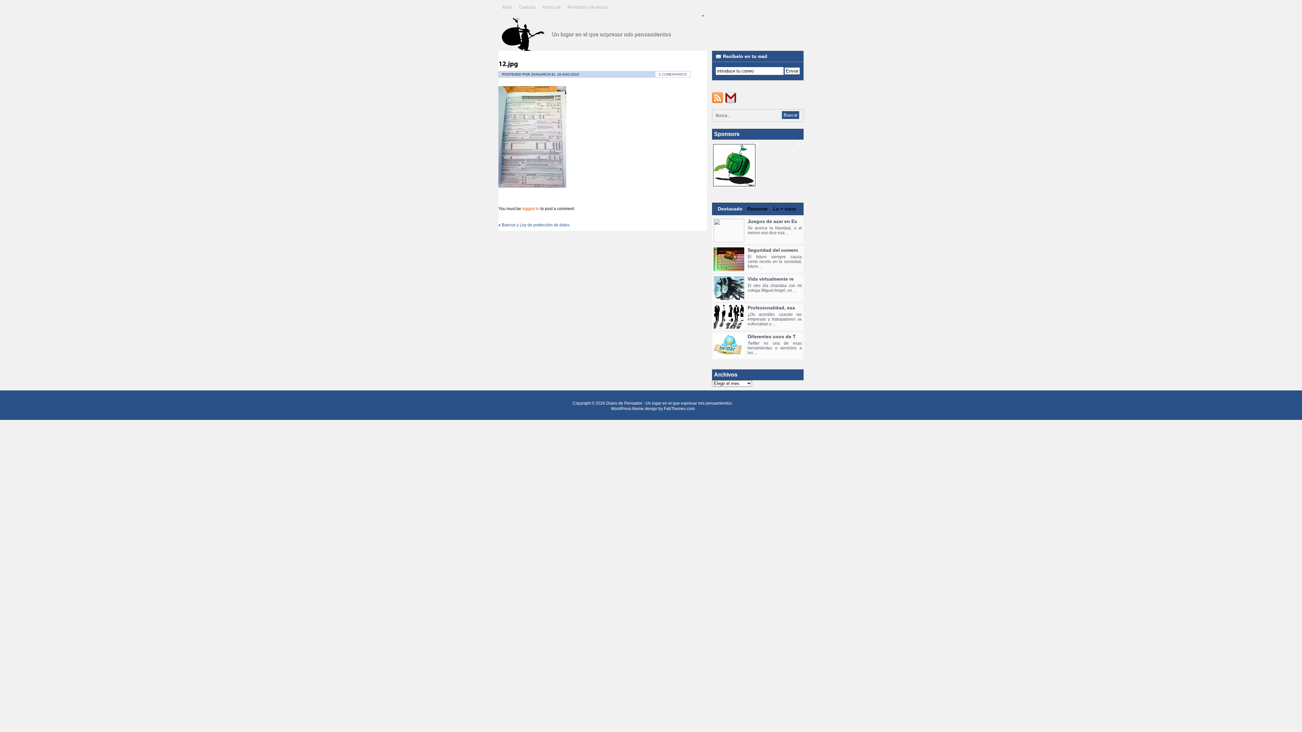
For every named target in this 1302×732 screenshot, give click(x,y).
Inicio (507, 6)
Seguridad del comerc (773, 250)
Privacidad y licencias (587, 6)
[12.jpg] (508, 63)
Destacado (730, 208)
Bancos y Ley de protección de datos (536, 225)
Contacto (526, 6)
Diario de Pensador (624, 403)
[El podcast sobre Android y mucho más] (734, 184)
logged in (530, 208)
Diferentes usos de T (772, 336)
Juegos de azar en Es (772, 221)
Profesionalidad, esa (771, 307)
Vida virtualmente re (771, 279)
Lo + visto (784, 208)
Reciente (757, 208)
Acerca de (551, 6)
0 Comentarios (673, 74)
